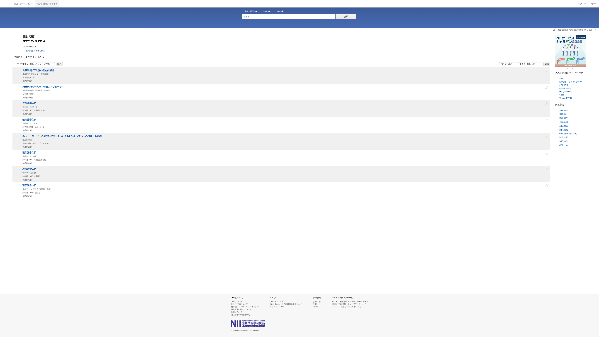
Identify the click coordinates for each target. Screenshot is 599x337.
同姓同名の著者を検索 (35, 51)
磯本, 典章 (563, 118)
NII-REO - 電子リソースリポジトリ (346, 307)
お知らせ (317, 301)
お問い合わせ (236, 312)
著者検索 (267, 11)
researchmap (565, 88)
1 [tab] (569, 68)
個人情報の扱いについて (241, 309)
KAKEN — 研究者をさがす (570, 82)
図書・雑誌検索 (251, 11)
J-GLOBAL (563, 85)
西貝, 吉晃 (563, 137)
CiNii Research (276, 301)
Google (562, 95)
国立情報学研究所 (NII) (240, 315)
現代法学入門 (29, 103)
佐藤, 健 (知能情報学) (568, 133)
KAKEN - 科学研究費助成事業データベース (350, 301)
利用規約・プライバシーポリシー (245, 307)
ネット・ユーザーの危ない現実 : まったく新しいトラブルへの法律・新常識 (62, 136)
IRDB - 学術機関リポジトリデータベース (349, 304)
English (592, 4)
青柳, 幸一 (563, 110)
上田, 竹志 (563, 126)
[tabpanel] (570, 51)
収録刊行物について (239, 304)
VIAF (561, 79)
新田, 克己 (563, 141)
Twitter (316, 307)
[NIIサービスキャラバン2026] (570, 51)
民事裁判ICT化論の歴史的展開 (38, 70)
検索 (345, 16)
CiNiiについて (237, 301)
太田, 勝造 (563, 130)
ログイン (582, 4)
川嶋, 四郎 (563, 122)
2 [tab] (573, 68)
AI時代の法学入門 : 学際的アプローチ (42, 86)
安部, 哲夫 (563, 114)
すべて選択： (22, 64)
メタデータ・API (277, 307)
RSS (315, 304)
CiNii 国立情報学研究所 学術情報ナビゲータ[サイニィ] (6, 3)
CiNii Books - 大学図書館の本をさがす (286, 304)
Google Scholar (566, 91)
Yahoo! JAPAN (565, 98)
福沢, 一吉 (563, 145)
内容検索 (280, 11)
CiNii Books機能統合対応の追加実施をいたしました (575, 30)
